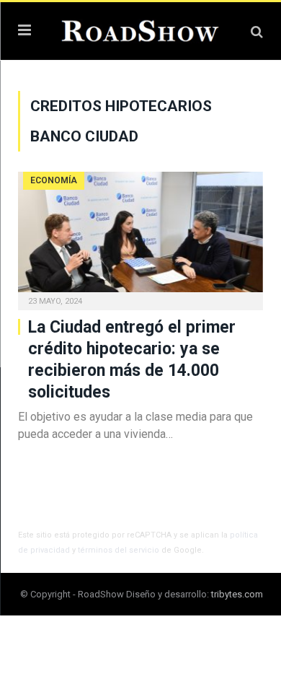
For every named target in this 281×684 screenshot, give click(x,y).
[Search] (257, 31)
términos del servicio (118, 550)
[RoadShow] (140, 29)
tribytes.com (237, 594)
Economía (53, 180)
